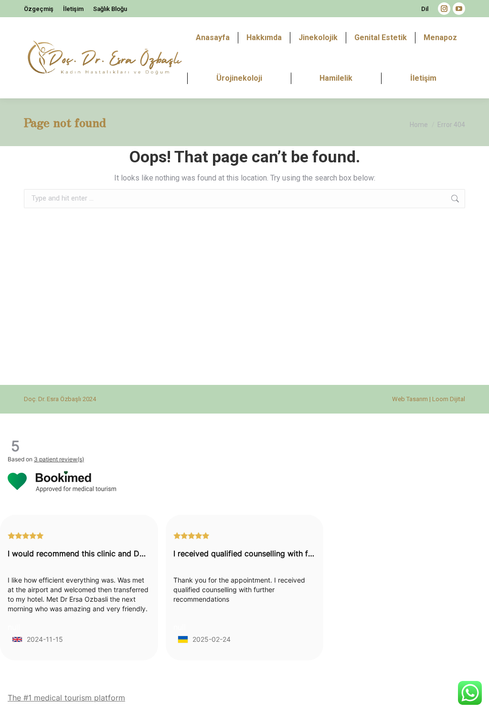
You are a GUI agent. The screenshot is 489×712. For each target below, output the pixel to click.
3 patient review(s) (59, 459)
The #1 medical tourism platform (66, 697)
